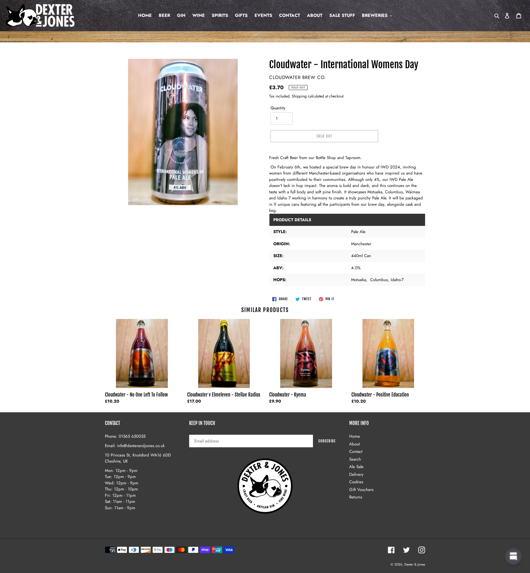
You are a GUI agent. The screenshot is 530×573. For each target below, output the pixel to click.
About (354, 444)
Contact (355, 451)
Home (354, 436)
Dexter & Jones (414, 564)
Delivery (356, 474)
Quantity (278, 108)
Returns (355, 497)
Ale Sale (356, 467)
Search (355, 459)
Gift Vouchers (361, 490)
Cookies (356, 482)
